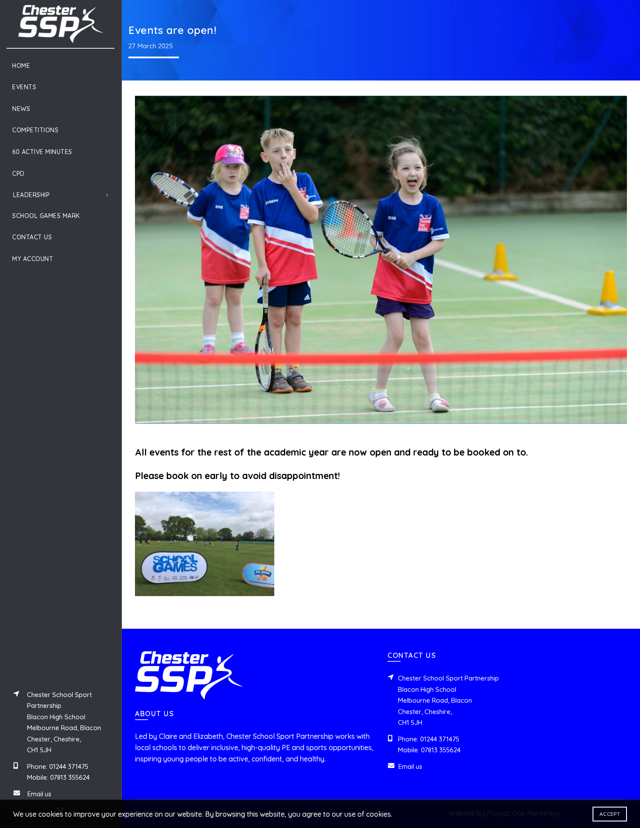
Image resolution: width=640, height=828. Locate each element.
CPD (18, 174)
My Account (32, 259)
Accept (610, 814)
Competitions (35, 130)
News (21, 109)
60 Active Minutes (42, 152)
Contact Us (32, 237)
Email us (39, 794)
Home (21, 66)
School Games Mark (46, 216)
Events (24, 87)
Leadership (31, 195)
